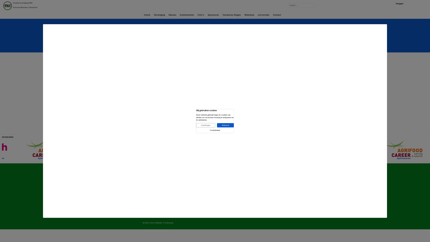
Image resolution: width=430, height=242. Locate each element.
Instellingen (206, 125)
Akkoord (225, 125)
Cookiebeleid (215, 130)
